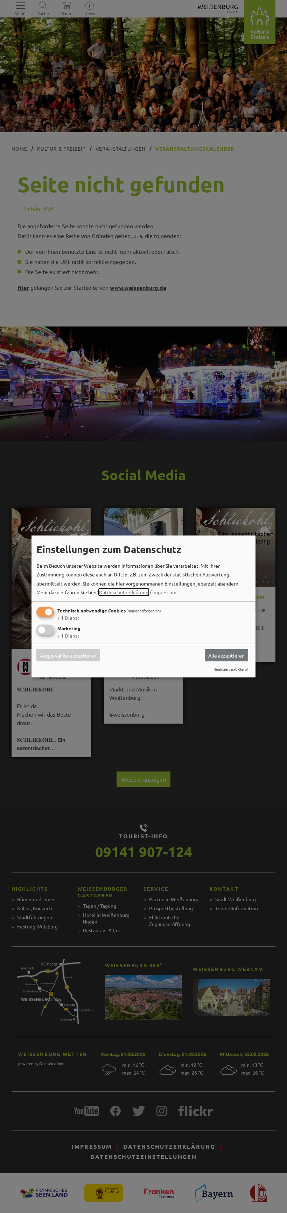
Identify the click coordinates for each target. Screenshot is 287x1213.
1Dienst (68, 618)
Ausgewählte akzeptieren (68, 655)
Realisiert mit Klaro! (231, 669)
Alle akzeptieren (226, 655)
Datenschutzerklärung (123, 592)
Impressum (164, 592)
